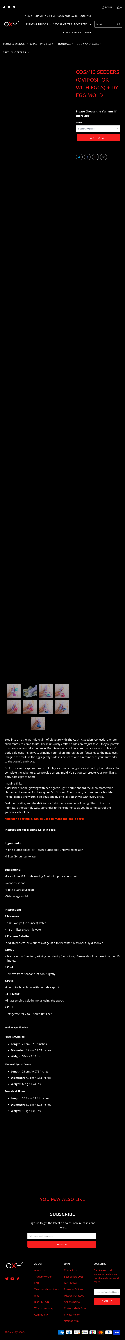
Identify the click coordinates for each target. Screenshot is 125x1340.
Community (41, 1314)
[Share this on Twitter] (79, 157)
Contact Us (70, 1270)
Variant (79, 122)
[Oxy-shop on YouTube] (8, 7)
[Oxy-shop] (11, 24)
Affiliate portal (72, 1302)
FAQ (36, 1283)
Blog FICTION (41, 1302)
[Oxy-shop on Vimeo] (13, 7)
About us (39, 1270)
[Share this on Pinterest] (95, 157)
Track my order (43, 1276)
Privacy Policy (72, 1314)
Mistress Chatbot (74, 1295)
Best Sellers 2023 (73, 1276)
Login (108, 7)
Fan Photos (70, 1283)
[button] (38, 24)
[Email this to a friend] (103, 157)
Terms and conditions (46, 1289)
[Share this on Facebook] (87, 157)
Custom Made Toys (75, 1308)
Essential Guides (73, 1289)
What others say (43, 1308)
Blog (36, 1295)
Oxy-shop (18, 1332)
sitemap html (71, 1321)
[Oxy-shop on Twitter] (3, 7)
